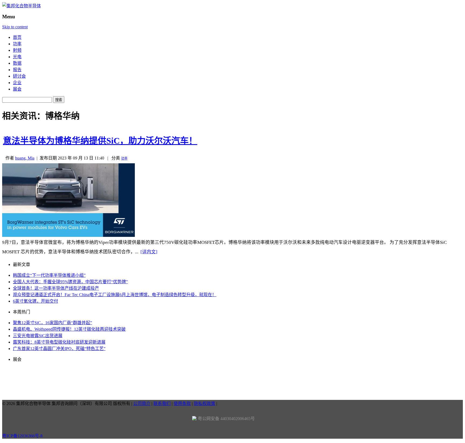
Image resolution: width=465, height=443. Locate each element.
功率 (17, 43)
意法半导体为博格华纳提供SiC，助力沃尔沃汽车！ (100, 141)
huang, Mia (24, 158)
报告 (17, 69)
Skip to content (15, 27)
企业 (17, 82)
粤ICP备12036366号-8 (22, 436)
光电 (17, 56)
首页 (17, 37)
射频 (17, 50)
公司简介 (141, 403)
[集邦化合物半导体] (21, 6)
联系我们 (162, 403)
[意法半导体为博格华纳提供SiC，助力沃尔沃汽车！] (68, 235)
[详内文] (148, 251)
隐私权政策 (204, 403)
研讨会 (19, 76)
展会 (17, 89)
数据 (17, 63)
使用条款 (182, 403)
